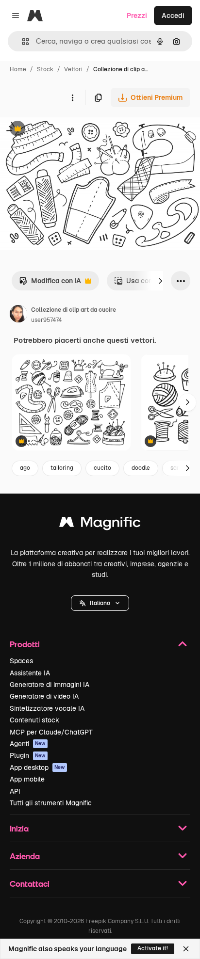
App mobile (27, 779)
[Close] (186, 949)
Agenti (28, 743)
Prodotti (25, 644)
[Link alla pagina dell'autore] (18, 315)
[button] (100, 603)
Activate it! (152, 948)
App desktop (37, 767)
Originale (64, 129)
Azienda (25, 856)
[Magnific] (100, 524)
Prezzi (137, 15)
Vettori (73, 69)
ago (25, 468)
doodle (141, 468)
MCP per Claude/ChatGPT (51, 732)
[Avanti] (160, 280)
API (15, 791)
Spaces (21, 660)
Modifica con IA (50, 283)
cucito (102, 468)
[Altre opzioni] (72, 97)
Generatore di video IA (44, 696)
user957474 (46, 320)
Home (18, 69)
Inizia (19, 828)
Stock (45, 69)
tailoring (61, 468)
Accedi (173, 15)
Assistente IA (30, 673)
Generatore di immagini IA (49, 684)
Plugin (28, 755)
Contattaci (30, 884)
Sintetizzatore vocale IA (47, 708)
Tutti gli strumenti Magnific (51, 803)
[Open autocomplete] (21, 41)
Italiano (100, 603)
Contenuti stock (34, 720)
